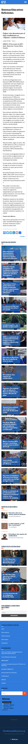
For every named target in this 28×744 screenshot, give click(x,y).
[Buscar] (25, 693)
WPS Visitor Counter (12, 709)
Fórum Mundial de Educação (8, 657)
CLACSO (3, 683)
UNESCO (3, 679)
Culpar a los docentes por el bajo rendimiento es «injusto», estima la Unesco (14, 35)
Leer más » (22, 236)
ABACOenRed (4, 660)
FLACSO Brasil (5, 676)
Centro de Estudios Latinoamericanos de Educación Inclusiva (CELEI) (11, 652)
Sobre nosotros (5, 632)
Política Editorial (5, 636)
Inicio (2, 629)
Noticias (13, 41)
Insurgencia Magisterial (7, 669)
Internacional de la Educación (9, 672)
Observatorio (4, 639)
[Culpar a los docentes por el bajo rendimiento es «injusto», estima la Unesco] (14, 24)
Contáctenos (4, 643)
